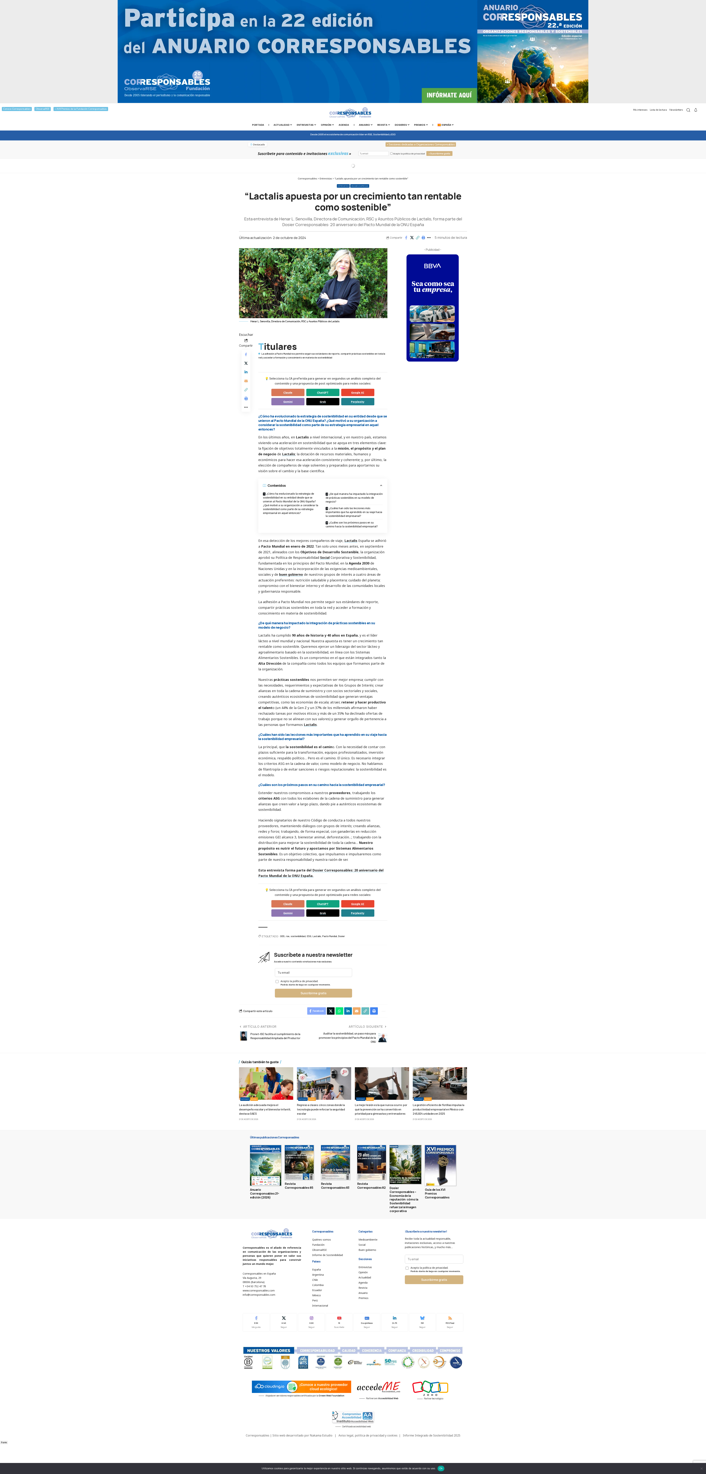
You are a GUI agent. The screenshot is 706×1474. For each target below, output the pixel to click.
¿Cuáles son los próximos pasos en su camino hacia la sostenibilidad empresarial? (352, 524)
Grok (323, 401)
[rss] (449, 1322)
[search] (688, 110)
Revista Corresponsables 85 (299, 1186)
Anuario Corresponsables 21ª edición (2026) (264, 1193)
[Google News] (367, 1322)
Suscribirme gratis (314, 993)
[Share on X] (411, 238)
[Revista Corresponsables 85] (299, 1162)
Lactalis (288, 454)
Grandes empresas (359, 186)
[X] (283, 1322)
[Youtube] (339, 1322)
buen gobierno (291, 574)
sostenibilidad (298, 936)
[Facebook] (256, 1322)
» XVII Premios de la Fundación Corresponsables (81, 109)
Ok (441, 1468)
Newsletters (676, 110)
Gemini (288, 401)
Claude (287, 392)
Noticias (245, 1099)
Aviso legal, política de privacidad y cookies (367, 1435)
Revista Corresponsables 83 (335, 1186)
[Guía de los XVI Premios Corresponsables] (440, 1165)
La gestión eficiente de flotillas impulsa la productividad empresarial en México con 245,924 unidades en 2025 (438, 1109)
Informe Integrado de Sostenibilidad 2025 (431, 1435)
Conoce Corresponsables (17, 109)
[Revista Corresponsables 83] (335, 1162)
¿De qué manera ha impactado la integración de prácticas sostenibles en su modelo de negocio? (354, 497)
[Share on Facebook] (406, 238)
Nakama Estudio (321, 1435)
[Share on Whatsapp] (339, 1011)
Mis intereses (640, 110)
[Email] (246, 380)
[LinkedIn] (394, 1322)
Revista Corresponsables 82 (371, 1186)
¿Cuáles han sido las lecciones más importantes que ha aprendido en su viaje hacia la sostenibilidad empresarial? (354, 512)
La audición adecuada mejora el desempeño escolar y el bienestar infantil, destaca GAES (265, 1109)
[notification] (696, 110)
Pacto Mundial (329, 936)
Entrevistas (343, 186)
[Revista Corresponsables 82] (371, 1162)
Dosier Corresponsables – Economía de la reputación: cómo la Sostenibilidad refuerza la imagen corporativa (404, 1199)
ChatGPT (323, 392)
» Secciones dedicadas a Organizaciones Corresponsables (421, 144)
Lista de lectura (658, 110)
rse (287, 936)
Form (4, 1442)
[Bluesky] (422, 1322)
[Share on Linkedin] (246, 371)
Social (325, 557)
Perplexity (357, 401)
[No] (701, 1468)
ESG (309, 936)
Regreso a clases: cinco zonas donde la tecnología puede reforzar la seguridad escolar (321, 1109)
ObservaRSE (42, 109)
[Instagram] (311, 1322)
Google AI (357, 392)
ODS (282, 936)
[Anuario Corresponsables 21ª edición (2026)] (265, 1165)
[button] (417, 238)
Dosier (341, 936)
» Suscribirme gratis (439, 153)
